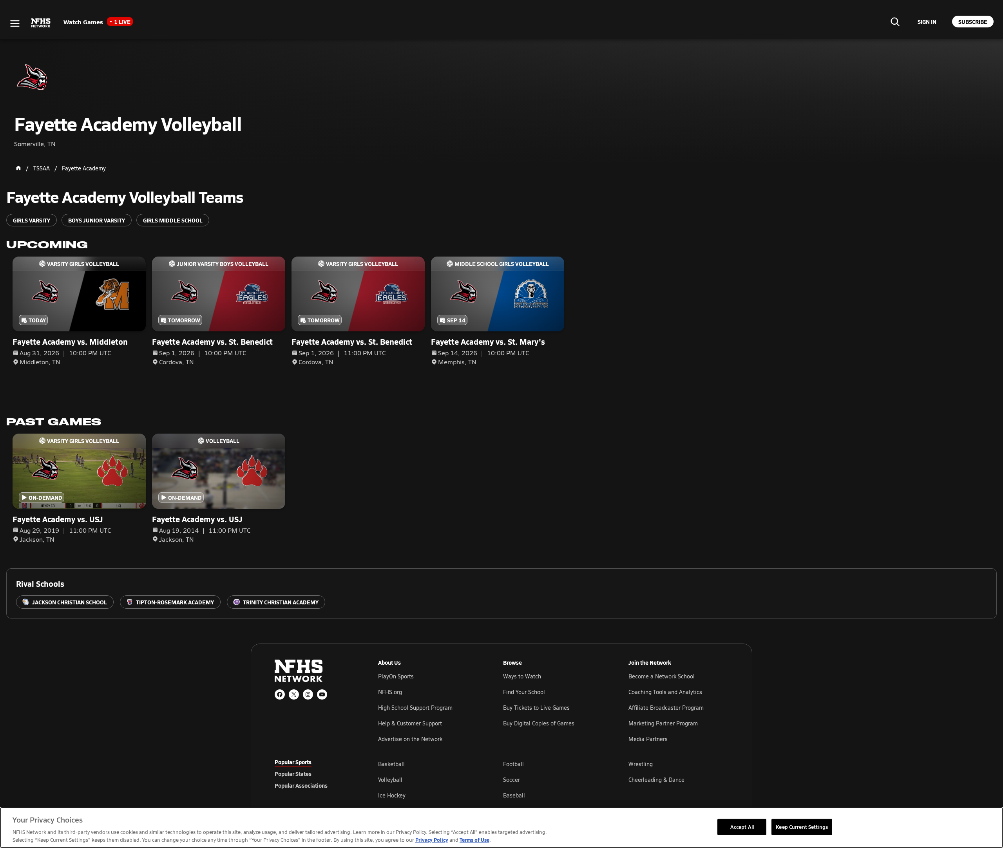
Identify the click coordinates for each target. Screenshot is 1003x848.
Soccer (511, 779)
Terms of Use (474, 839)
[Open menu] (15, 23)
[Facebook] (280, 694)
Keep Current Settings (802, 826)
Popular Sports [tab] (293, 762)
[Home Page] (18, 168)
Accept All (742, 826)
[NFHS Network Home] (41, 23)
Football (513, 764)
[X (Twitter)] (294, 694)
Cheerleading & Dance (656, 779)
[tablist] (314, 773)
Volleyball (390, 779)
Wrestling (640, 764)
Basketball (391, 764)
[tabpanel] (553, 779)
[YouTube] (322, 694)
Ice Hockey (392, 795)
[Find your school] (895, 21)
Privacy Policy (431, 839)
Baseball (514, 795)
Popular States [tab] (293, 773)
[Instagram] (308, 694)
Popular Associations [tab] (301, 785)
